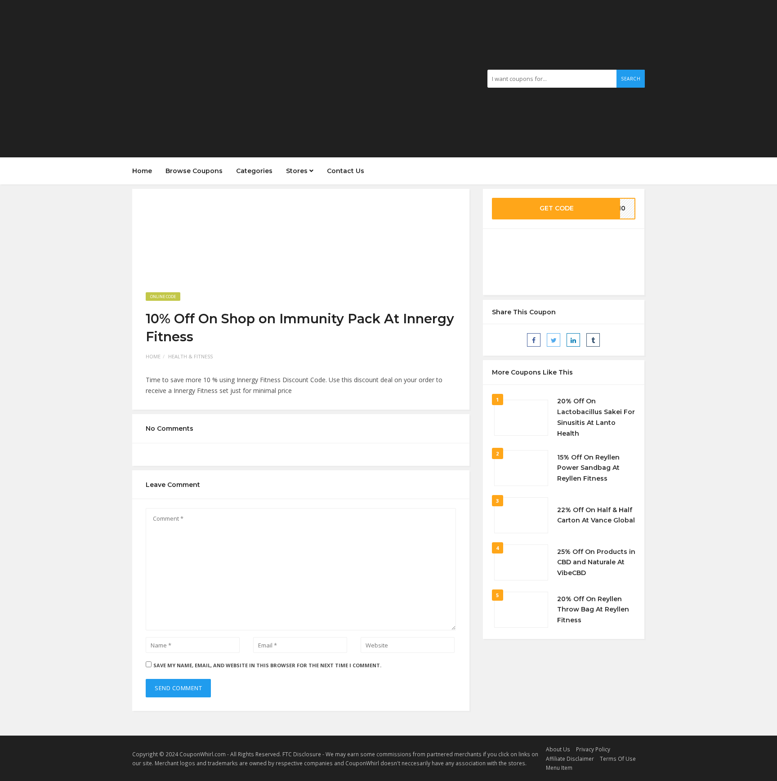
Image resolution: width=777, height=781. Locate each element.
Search (630, 79)
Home (142, 171)
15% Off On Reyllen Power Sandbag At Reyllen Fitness (588, 468)
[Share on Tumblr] (593, 340)
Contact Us (345, 171)
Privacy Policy (593, 749)
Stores (297, 171)
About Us (558, 749)
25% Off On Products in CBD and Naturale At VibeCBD (596, 562)
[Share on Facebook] (533, 340)
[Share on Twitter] (553, 340)
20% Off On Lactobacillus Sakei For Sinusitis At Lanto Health (596, 417)
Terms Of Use (618, 758)
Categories (254, 171)
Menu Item (559, 767)
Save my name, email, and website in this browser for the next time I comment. (267, 665)
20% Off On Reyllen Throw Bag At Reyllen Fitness (593, 610)
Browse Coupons (194, 171)
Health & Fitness (190, 356)
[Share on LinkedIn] (573, 340)
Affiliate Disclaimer (570, 758)
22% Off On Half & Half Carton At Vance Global (596, 515)
